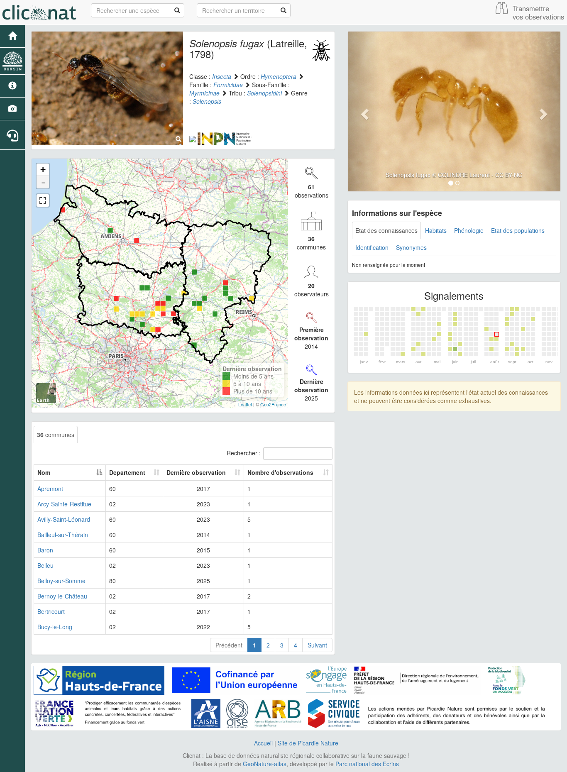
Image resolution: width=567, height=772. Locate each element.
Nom (43, 472)
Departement (127, 472)
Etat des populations (518, 230)
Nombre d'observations (280, 472)
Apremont (50, 488)
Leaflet (245, 404)
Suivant (317, 645)
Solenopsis (207, 101)
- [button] (43, 182)
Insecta (221, 76)
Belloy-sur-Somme (61, 581)
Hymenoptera (278, 76)
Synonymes (411, 247)
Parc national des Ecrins (367, 764)
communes (55, 434)
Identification (372, 247)
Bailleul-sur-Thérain (62, 534)
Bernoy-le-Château (62, 596)
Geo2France (273, 404)
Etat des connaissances (386, 230)
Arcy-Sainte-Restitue (64, 504)
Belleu (45, 565)
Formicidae (228, 85)
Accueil (263, 743)
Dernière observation (196, 472)
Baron (45, 550)
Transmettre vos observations (538, 12)
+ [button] (43, 169)
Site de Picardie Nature (308, 743)
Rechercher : (244, 453)
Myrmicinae (204, 93)
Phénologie (469, 230)
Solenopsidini (264, 93)
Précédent (228, 645)
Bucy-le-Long (54, 627)
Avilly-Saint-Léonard (63, 519)
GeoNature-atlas (264, 764)
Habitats (436, 230)
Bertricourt (51, 611)
